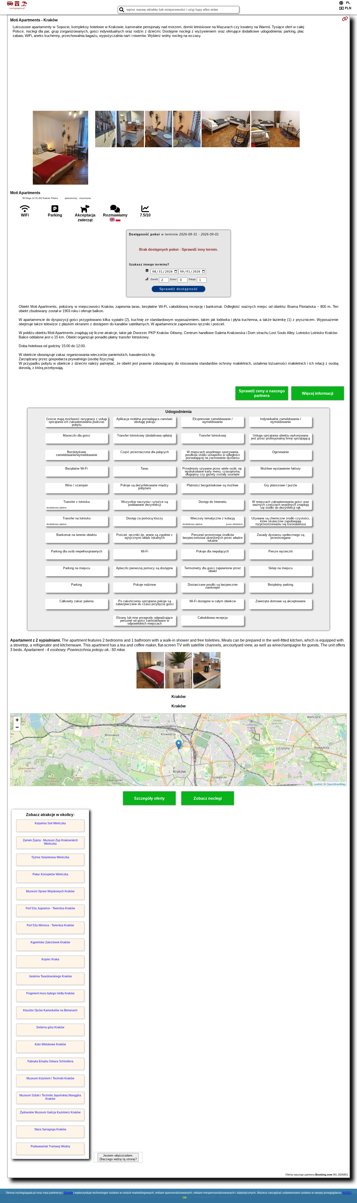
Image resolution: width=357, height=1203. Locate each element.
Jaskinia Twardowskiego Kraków (50, 976)
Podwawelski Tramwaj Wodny (50, 1146)
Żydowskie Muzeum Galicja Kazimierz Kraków (50, 1112)
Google (68, 1192)
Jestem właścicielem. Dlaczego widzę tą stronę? (118, 1157)
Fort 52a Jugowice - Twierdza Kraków (50, 908)
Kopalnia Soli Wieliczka (50, 823)
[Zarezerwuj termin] (345, 19)
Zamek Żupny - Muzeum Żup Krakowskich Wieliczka (50, 842)
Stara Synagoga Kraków (50, 1129)
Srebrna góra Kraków (50, 1027)
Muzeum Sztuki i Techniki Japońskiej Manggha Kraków (50, 1097)
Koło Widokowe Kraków (50, 1044)
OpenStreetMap (336, 784)
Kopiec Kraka (50, 959)
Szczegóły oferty (149, 798)
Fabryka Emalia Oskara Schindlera (50, 1061)
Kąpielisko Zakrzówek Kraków (50, 942)
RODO (347, 1192)
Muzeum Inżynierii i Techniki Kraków (50, 1078)
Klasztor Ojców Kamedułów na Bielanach (50, 1010)
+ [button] (17, 720)
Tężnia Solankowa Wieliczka (50, 857)
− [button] (17, 727)
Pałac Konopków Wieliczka (50, 874)
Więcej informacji (317, 393)
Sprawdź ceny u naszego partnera (262, 393)
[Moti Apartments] (60, 148)
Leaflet (318, 784)
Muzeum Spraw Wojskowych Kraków (50, 891)
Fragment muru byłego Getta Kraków (50, 993)
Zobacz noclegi (208, 798)
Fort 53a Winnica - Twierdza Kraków (50, 925)
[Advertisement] (178, 74)
